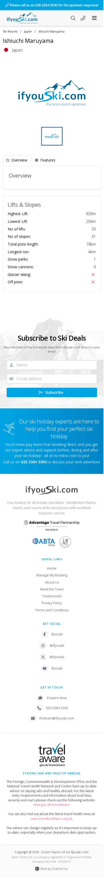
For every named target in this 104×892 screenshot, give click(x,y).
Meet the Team (52, 589)
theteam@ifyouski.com (56, 718)
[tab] (17, 160)
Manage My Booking (51, 575)
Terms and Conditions (52, 610)
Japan (28, 31)
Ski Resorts (10, 31)
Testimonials (52, 596)
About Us (52, 582)
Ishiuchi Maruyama (51, 31)
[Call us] (83, 18)
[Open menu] (94, 18)
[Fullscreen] (93, 118)
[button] (52, 93)
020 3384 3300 (57, 708)
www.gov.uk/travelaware (51, 804)
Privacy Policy (52, 603)
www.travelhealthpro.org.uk (51, 818)
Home (52, 568)
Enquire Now (57, 698)
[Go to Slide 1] (52, 136)
